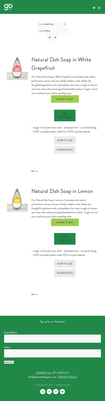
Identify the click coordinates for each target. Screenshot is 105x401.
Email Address (10, 332)
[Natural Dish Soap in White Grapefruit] (17, 67)
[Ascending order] (64, 24)
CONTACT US (43, 373)
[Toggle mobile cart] (94, 7)
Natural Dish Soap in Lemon (62, 191)
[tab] (65, 115)
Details (35, 171)
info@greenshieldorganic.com (42, 377)
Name (7, 347)
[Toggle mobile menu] (99, 7)
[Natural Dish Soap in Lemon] (17, 199)
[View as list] (55, 37)
